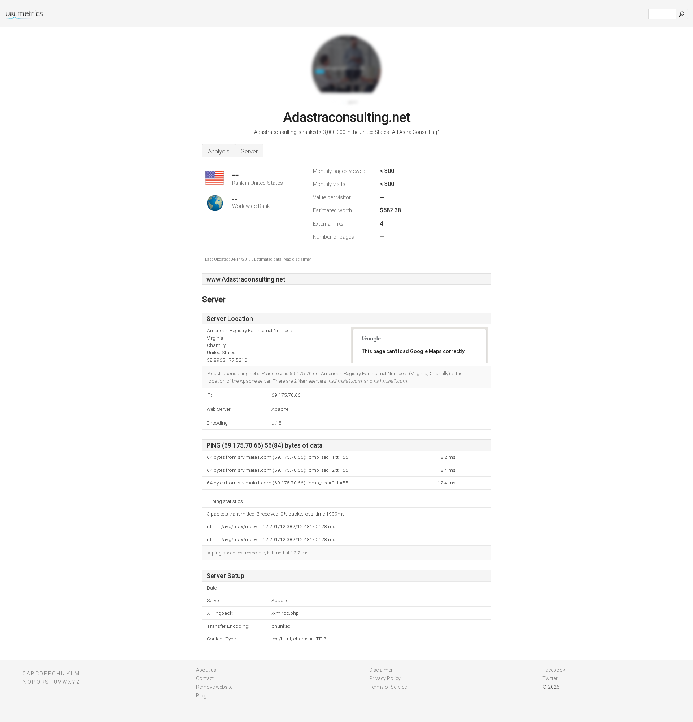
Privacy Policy (385, 678)
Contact (205, 678)
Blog (201, 696)
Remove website (214, 687)
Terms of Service (388, 687)
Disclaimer (381, 670)
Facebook (553, 670)
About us (206, 670)
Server (249, 151)
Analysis (219, 151)
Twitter (550, 678)
